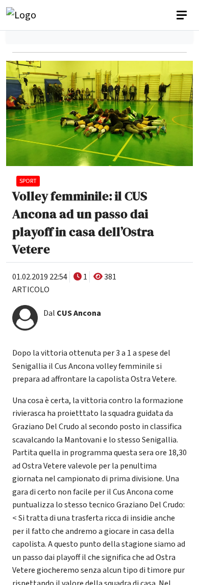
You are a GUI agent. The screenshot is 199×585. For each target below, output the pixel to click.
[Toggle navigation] (182, 15)
